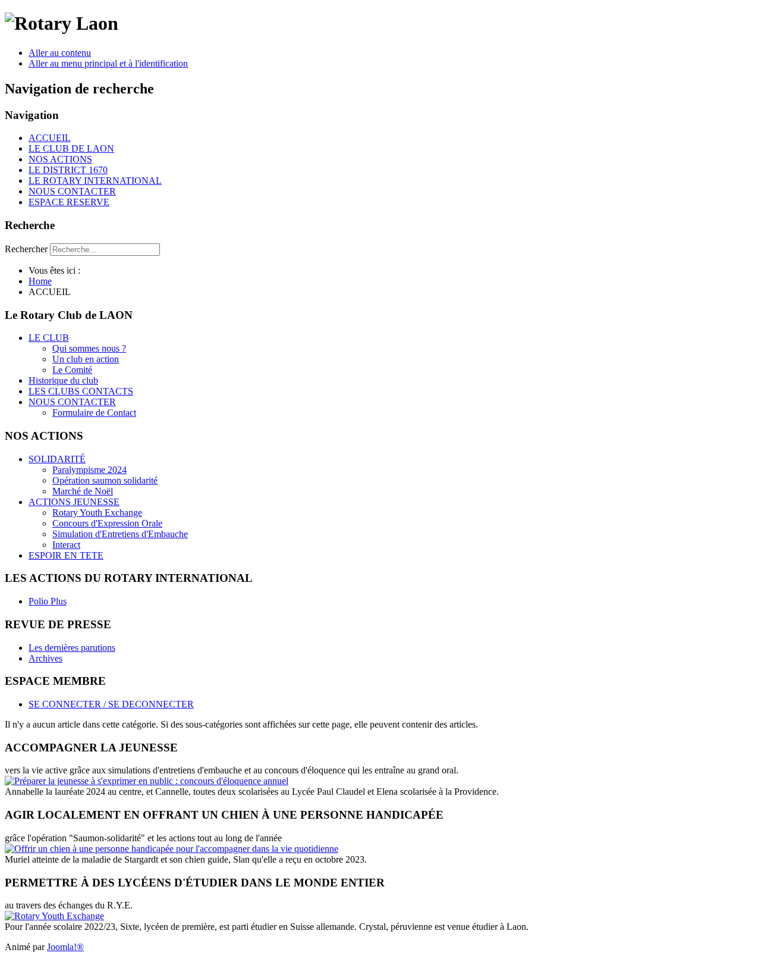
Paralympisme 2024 (89, 470)
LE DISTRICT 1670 (68, 170)
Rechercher (26, 249)
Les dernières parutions (72, 648)
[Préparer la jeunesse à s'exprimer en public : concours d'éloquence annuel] (146, 781)
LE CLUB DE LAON (71, 148)
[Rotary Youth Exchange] (54, 916)
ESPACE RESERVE (69, 202)
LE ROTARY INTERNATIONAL (95, 181)
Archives (45, 658)
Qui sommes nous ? (89, 348)
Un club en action (85, 359)
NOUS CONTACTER (72, 191)
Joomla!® (65, 947)
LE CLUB (49, 338)
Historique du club (63, 380)
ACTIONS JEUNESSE (74, 502)
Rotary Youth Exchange (97, 512)
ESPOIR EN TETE (66, 555)
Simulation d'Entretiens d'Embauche (120, 534)
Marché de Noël (82, 491)
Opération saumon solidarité (105, 480)
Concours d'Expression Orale (107, 523)
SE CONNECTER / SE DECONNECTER (111, 704)
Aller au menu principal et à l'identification (108, 63)
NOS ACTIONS (60, 159)
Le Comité (72, 370)
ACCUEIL (50, 138)
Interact (66, 545)
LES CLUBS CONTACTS (81, 391)
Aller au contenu (60, 53)
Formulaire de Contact (94, 413)
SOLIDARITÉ (57, 459)
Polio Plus (48, 601)
